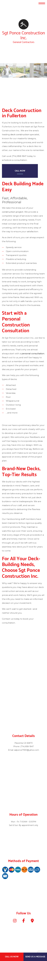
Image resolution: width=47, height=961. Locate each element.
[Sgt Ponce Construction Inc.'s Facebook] (24, 921)
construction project (12, 212)
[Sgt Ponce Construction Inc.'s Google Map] (32, 921)
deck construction (19, 134)
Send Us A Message (35, 956)
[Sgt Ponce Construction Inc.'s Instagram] (14, 921)
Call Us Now (12, 956)
